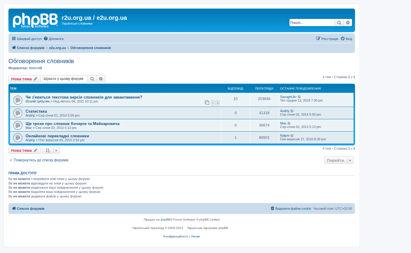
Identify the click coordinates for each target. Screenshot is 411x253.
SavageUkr (288, 97)
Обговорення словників (41, 61)
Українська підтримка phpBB (207, 228)
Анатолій (35, 68)
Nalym (284, 135)
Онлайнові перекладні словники (57, 136)
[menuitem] (53, 38)
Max (29, 128)
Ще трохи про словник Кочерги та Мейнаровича (72, 123)
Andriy (30, 115)
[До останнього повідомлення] (299, 97)
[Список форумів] (36, 19)
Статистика (36, 111)
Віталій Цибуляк (38, 101)
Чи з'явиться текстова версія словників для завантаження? (84, 97)
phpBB (165, 219)
